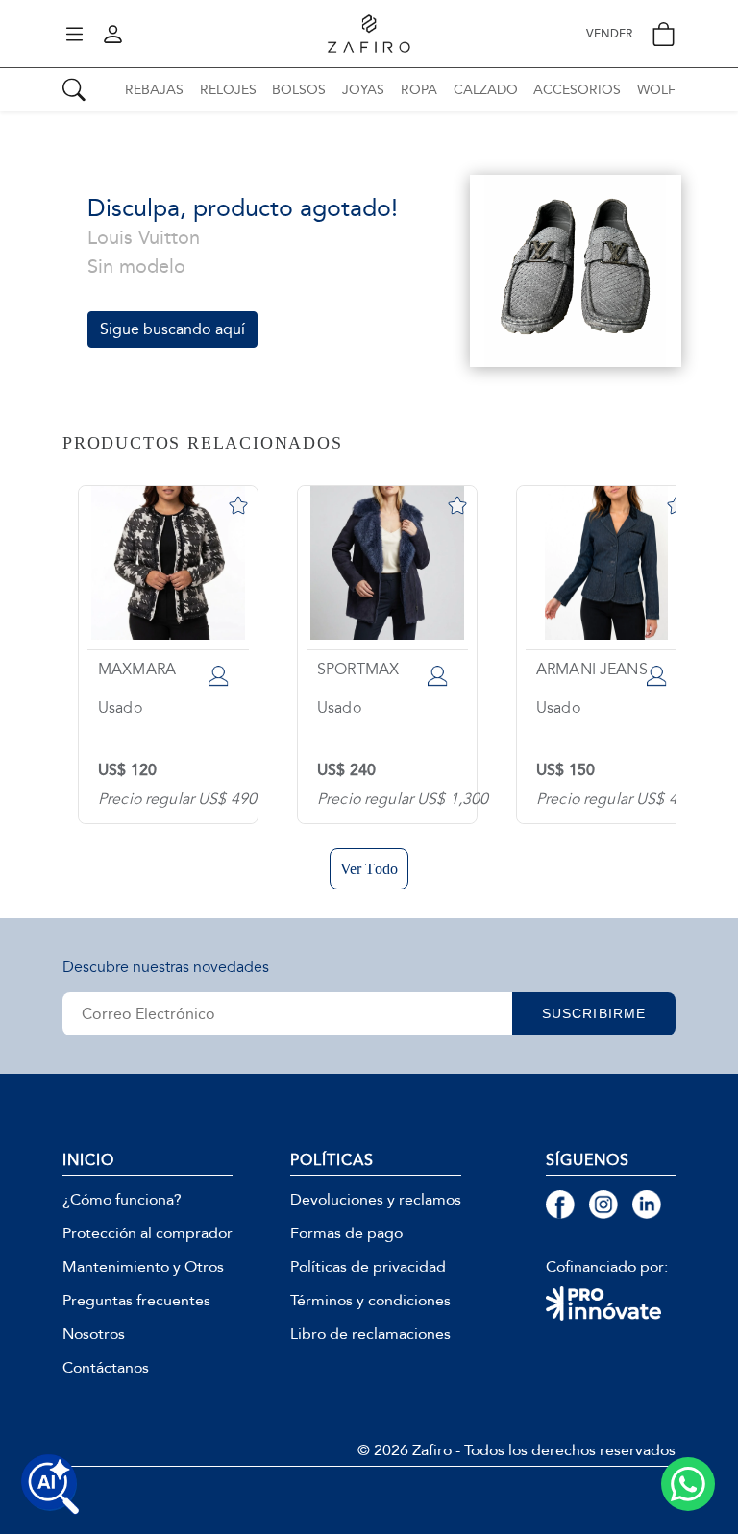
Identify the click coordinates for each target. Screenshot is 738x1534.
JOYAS (363, 90)
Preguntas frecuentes (136, 1300)
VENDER (609, 34)
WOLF (656, 90)
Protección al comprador (147, 1233)
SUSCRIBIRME (594, 1013)
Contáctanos (105, 1367)
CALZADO (486, 90)
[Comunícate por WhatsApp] (688, 1484)
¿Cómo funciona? (122, 1199)
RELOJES (228, 90)
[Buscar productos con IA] (50, 1484)
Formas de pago (346, 1233)
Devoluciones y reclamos (375, 1199)
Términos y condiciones (370, 1300)
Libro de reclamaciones (370, 1334)
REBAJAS (154, 90)
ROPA (419, 90)
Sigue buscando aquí (172, 329)
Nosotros (93, 1334)
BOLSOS (299, 90)
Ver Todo (369, 869)
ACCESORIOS (577, 90)
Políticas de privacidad (368, 1267)
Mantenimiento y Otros (143, 1267)
